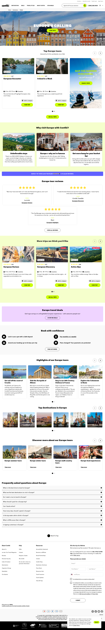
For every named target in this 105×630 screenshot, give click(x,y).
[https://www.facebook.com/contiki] (102, 611)
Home (9, 10)
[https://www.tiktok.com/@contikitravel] (96, 611)
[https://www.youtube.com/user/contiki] (99, 611)
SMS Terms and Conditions (84, 594)
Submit (78, 600)
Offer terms (76, 555)
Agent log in (100, 1)
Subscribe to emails (86, 1)
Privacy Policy (95, 594)
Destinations (15, 10)
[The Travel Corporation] (23, 626)
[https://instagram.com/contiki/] (93, 611)
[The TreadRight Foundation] (16, 626)
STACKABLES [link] (50, 5)
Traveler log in (94, 1)
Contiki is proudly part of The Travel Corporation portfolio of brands (15, 606)
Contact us (79, 1)
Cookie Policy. (76, 625)
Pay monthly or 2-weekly (68, 337)
